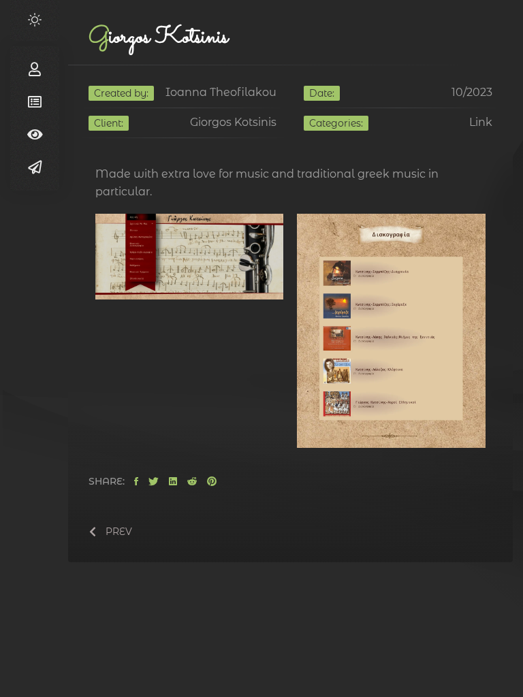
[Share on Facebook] (136, 481)
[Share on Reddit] (192, 481)
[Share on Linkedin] (173, 481)
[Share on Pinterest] (212, 481)
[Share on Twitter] (153, 481)
